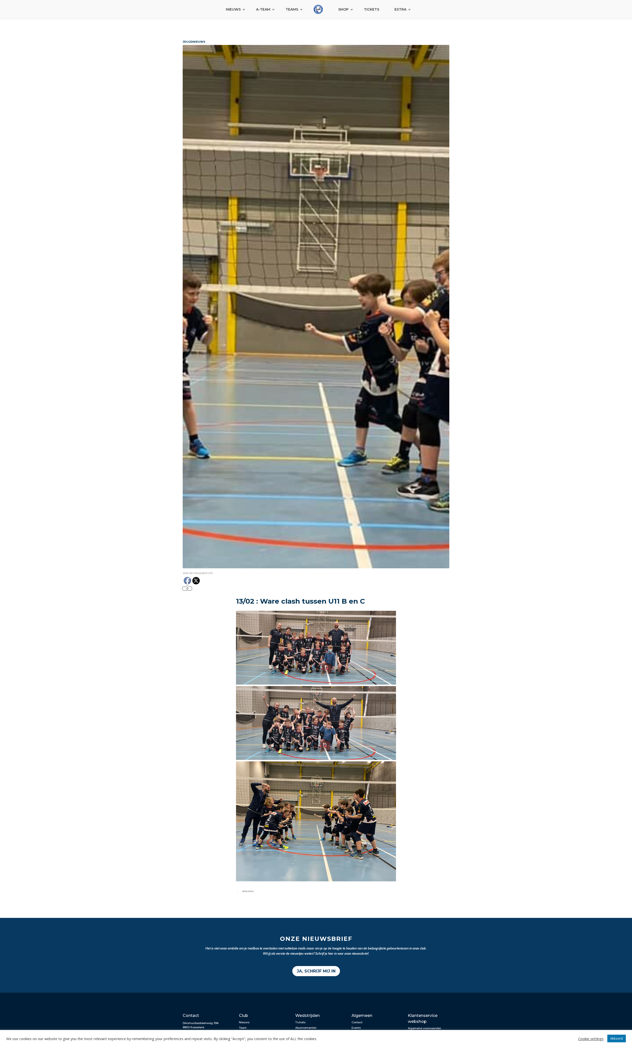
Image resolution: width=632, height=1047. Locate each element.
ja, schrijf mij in (316, 971)
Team (243, 1027)
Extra (400, 9)
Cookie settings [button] (591, 1038)
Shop (343, 9)
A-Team (263, 9)
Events (356, 1027)
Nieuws (233, 9)
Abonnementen (305, 1027)
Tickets (371, 9)
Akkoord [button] (616, 1038)
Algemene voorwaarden (424, 1028)
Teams (292, 9)
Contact (357, 1022)
